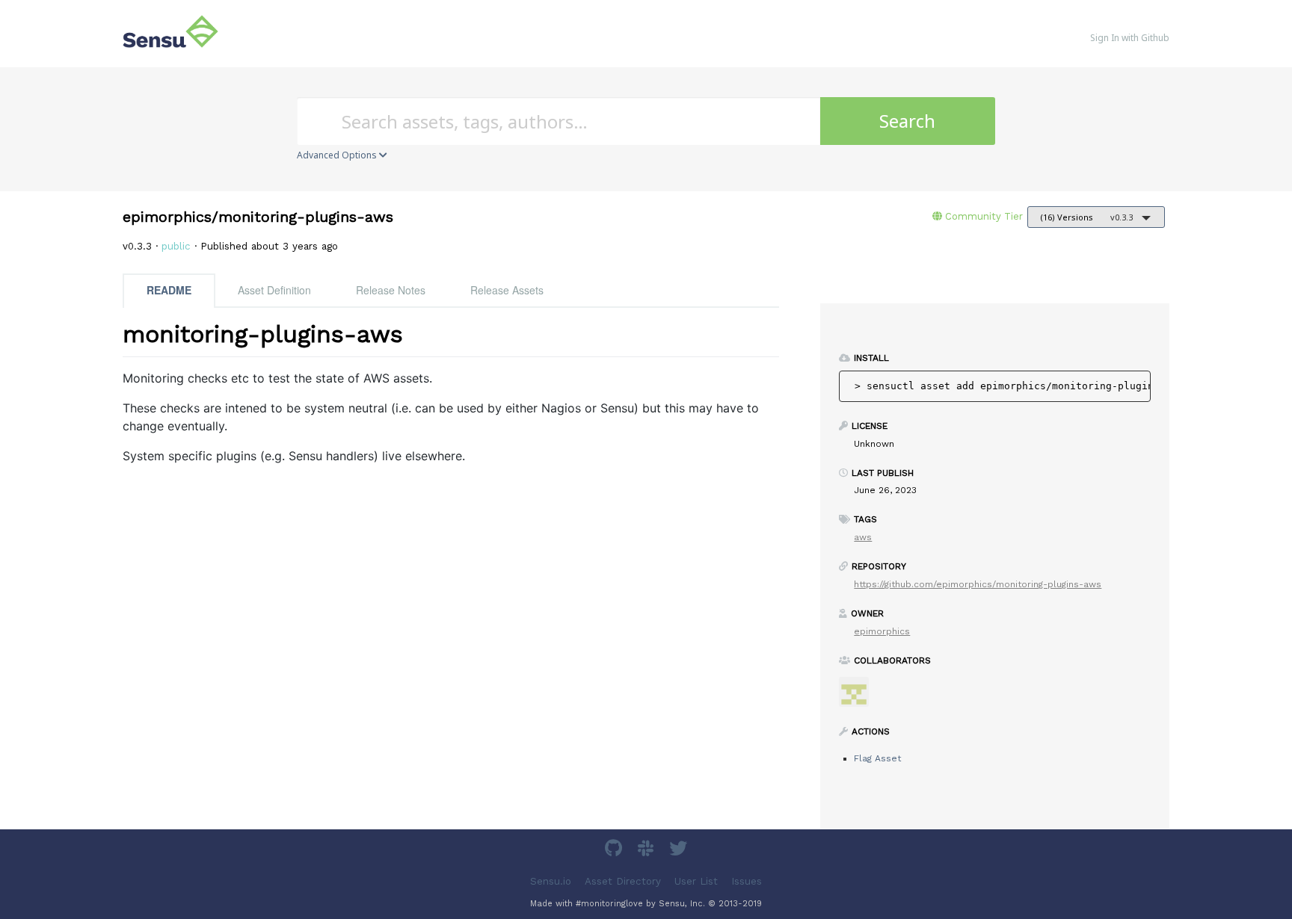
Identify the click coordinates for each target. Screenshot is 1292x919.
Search (907, 120)
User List (696, 881)
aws (863, 537)
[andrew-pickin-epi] (859, 697)
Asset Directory (623, 881)
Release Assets (507, 289)
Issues (746, 881)
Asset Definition (274, 289)
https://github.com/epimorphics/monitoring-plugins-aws (977, 584)
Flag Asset (877, 758)
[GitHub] (615, 851)
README (169, 289)
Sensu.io (550, 881)
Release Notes (390, 289)
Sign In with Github (1129, 37)
